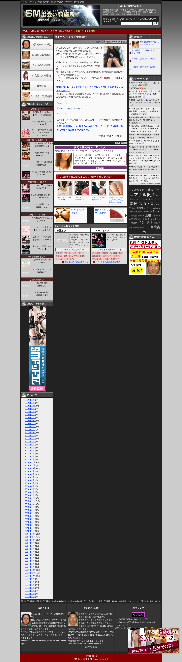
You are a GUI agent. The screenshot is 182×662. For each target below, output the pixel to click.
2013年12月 (30, 570)
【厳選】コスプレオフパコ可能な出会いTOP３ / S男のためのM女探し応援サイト (144, 103)
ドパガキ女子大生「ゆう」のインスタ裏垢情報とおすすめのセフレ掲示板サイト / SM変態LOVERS (144, 111)
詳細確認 (100, 168)
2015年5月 (30, 519)
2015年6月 (30, 516)
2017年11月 (30, 429)
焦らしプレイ (154, 199)
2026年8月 (30, 400)
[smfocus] (138, 616)
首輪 (134, 208)
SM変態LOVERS (125, 619)
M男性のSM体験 (41, 54)
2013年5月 (30, 591)
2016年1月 (30, 495)
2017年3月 (30, 453)
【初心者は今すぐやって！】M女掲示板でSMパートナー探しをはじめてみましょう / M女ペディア (144, 178)
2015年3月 (30, 525)
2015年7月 (30, 513)
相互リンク (144, 601)
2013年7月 (30, 585)
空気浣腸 (133, 216)
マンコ (124, 143)
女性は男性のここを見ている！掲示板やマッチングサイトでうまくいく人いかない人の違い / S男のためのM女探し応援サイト (144, 160)
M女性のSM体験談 (75, 601)
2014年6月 (30, 552)
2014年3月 (30, 561)
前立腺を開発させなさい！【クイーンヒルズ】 (42, 196)
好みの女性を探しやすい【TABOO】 (42, 122)
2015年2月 (30, 528)
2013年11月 (30, 573)
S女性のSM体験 (41, 65)
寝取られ (137, 219)
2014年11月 (30, 537)
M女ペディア (124, 625)
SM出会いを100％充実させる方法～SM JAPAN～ (138, 622)
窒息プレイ (134, 199)
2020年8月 (30, 414)
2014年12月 (30, 534)
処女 (158, 195)
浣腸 (148, 215)
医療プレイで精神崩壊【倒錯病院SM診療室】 (42, 238)
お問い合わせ (155, 601)
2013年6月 (30, 588)
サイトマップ (133, 601)
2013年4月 (30, 594)
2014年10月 (30, 540)
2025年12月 (30, 406)
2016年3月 (30, 489)
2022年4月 (30, 411)
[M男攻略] (145, 274)
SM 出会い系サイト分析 (93, 601)
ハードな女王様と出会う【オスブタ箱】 (42, 186)
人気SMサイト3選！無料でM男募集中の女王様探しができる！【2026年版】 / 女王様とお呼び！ (144, 149)
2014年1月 (30, 567)
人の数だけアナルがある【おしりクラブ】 (42, 219)
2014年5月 (30, 555)
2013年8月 (30, 582)
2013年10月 (30, 576)
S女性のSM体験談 (59, 601)
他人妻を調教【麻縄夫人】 (41, 284)
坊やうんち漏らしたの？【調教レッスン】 (42, 205)
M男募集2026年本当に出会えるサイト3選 (149, 43)
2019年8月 (30, 423)
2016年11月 (30, 465)
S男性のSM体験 (41, 44)
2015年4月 (30, 522)
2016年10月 (30, 468)
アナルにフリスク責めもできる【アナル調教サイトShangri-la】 (116, 201)
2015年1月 (30, 531)
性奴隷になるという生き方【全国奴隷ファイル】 (42, 144)
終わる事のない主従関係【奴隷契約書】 (42, 163)
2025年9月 (30, 409)
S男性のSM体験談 (28, 601)
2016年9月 (30, 471)
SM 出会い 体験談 (38, 31)
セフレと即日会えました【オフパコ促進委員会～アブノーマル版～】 (42, 132)
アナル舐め (153, 208)
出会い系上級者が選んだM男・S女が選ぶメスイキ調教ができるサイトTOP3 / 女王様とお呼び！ (144, 94)
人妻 (131, 219)
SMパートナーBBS (141, 619)
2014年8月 (30, 546)
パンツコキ (143, 199)
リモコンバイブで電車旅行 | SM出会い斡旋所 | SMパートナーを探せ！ (54, 2)
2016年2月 (30, 492)
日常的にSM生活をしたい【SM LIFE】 (42, 173)
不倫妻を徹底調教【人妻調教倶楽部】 (42, 293)
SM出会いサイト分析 (141, 211)
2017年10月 (30, 432)
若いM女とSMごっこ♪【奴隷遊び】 (42, 270)
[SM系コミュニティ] (37, 391)
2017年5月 (30, 447)
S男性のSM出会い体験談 (59, 31)
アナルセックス (138, 189)
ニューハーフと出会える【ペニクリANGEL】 (42, 228)
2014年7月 (30, 549)
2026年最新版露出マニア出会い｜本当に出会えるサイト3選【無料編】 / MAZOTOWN (144, 120)
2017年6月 (30, 444)
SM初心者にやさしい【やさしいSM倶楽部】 (42, 113)
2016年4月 (30, 486)
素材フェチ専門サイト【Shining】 (42, 247)
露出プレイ (154, 189)
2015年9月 (30, 507)
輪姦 (131, 195)
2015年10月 (30, 504)
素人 (117, 143)
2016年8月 (30, 474)
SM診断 (41, 86)
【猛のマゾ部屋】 (91, 647)
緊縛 (134, 203)
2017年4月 (30, 450)
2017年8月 (30, 438)
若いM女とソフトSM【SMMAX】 (42, 261)
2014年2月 (30, 564)
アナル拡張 (144, 194)
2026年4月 (30, 403)
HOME (25, 31)
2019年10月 (30, 420)
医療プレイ (142, 208)
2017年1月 (30, 459)
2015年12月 (30, 498)
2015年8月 (30, 510)
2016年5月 (30, 483)
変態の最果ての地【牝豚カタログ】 (42, 154)
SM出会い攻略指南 (41, 96)
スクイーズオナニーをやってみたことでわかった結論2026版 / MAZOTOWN (144, 85)
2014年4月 (30, 558)
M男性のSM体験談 (43, 601)
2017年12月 (30, 426)
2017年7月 (30, 441)
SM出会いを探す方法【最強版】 (144, 59)
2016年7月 (30, 477)
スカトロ (146, 204)
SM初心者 (154, 211)
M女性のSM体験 (41, 75)
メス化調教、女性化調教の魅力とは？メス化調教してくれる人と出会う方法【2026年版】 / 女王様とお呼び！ (144, 129)
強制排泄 (141, 216)
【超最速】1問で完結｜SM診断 (144, 67)
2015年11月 (30, 501)
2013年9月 (30, 579)
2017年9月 (30, 435)
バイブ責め (156, 216)
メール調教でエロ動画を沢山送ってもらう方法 (145, 51)
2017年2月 (30, 456)
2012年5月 (30, 597)
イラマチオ (145, 222)
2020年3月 (30, 417)
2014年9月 (30, 543)
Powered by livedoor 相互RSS (150, 183)
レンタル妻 (145, 219)
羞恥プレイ (144, 227)
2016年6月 (30, 480)
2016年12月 (30, 462)
